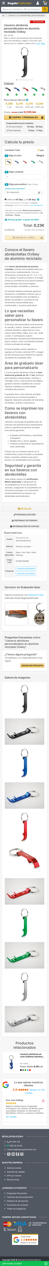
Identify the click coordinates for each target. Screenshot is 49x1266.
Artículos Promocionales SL (29, 1260)
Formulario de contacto (17, 1205)
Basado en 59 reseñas (28, 1243)
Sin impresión (12, 192)
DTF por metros (14, 1175)
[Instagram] (22, 1154)
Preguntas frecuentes (17, 1193)
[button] (27, 100)
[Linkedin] (13, 1154)
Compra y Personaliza (24, 117)
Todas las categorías (16, 1209)
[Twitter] (9, 1154)
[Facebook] (17, 1154)
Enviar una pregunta (32, 665)
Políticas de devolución (17, 1201)
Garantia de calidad (16, 1172)
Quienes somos (14, 1168)
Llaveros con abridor (25, 573)
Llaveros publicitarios (26, 568)
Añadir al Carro (24, 237)
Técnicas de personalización (20, 1197)
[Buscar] (45, 9)
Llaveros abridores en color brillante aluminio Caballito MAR (31, 1056)
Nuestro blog (13, 1179)
